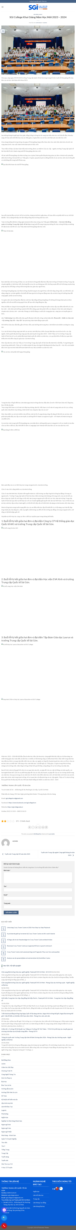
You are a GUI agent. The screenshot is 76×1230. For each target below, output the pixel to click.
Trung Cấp (4, 1153)
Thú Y (3, 1146)
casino (3, 1064)
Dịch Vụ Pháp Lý (6, 1078)
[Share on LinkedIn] (46, 827)
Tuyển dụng (5, 1157)
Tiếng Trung (5, 1149)
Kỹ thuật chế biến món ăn (9, 1099)
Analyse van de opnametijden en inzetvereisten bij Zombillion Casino (28, 958)
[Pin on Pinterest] (43, 827)
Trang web (7, 903)
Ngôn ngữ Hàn (6, 1128)
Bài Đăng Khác (38, 14)
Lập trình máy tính (7, 1103)
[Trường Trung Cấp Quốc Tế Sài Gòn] (38, 7)
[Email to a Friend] (39, 827)
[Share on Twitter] (36, 827)
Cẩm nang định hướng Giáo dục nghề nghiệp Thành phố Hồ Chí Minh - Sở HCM (26, 972)
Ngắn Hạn (4, 1117)
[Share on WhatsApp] (29, 827)
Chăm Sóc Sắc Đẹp (7, 1067)
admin (45, 22)
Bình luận (7, 870)
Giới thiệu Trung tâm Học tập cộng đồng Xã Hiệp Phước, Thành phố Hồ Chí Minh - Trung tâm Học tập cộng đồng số (37, 999)
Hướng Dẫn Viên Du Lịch (9, 1092)
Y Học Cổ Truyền (6, 1167)
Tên (5, 886)
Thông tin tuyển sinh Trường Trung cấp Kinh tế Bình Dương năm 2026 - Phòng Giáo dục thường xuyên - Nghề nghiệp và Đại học (36, 1038)
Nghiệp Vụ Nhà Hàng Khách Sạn (11, 1121)
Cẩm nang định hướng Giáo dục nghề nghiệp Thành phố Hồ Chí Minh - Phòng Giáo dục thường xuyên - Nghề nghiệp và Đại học (38, 984)
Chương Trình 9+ (6, 1071)
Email (6, 895)
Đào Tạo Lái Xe (6, 1085)
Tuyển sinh (4, 1160)
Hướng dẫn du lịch (7, 1089)
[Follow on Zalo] (61, 1188)
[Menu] (2, 7)
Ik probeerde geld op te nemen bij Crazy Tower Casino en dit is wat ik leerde (31, 933)
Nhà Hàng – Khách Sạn (8, 1135)
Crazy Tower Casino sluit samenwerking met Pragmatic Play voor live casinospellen (33, 952)
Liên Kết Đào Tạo (7, 1106)
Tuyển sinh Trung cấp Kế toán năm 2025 (17, 854)
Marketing (4, 1114)
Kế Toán (4, 1096)
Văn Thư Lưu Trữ (7, 1164)
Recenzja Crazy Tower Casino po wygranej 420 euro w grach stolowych (29, 946)
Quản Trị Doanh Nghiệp (9, 1139)
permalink (52, 834)
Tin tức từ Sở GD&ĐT (12, 966)
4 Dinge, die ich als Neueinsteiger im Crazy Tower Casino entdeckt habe (29, 940)
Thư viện (4, 1142)
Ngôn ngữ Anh (6, 1124)
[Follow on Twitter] (57, 1188)
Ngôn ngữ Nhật (6, 1132)
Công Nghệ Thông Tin (8, 1074)
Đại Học (4, 1081)
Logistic (3, 1110)
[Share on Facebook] (32, 827)
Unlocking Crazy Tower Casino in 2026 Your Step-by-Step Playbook (28, 927)
